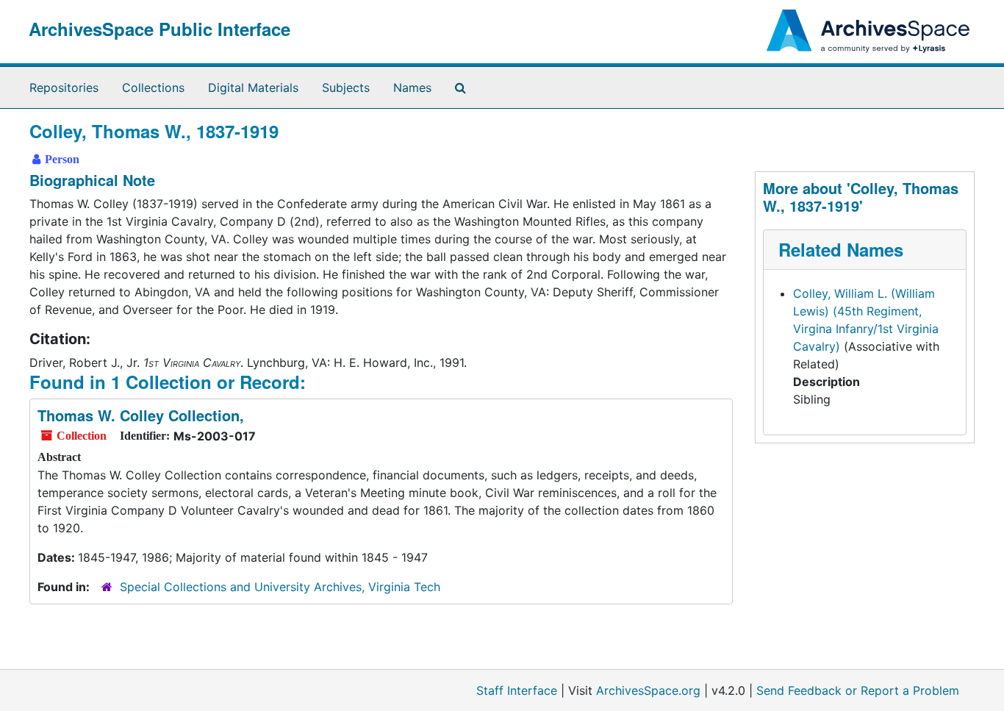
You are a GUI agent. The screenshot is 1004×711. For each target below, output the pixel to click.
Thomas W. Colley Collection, (140, 415)
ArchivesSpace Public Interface (159, 28)
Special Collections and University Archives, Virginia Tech (280, 586)
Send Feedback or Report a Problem (857, 690)
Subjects (346, 87)
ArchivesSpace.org (648, 690)
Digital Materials (253, 87)
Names (412, 87)
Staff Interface (516, 690)
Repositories (63, 87)
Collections (153, 87)
